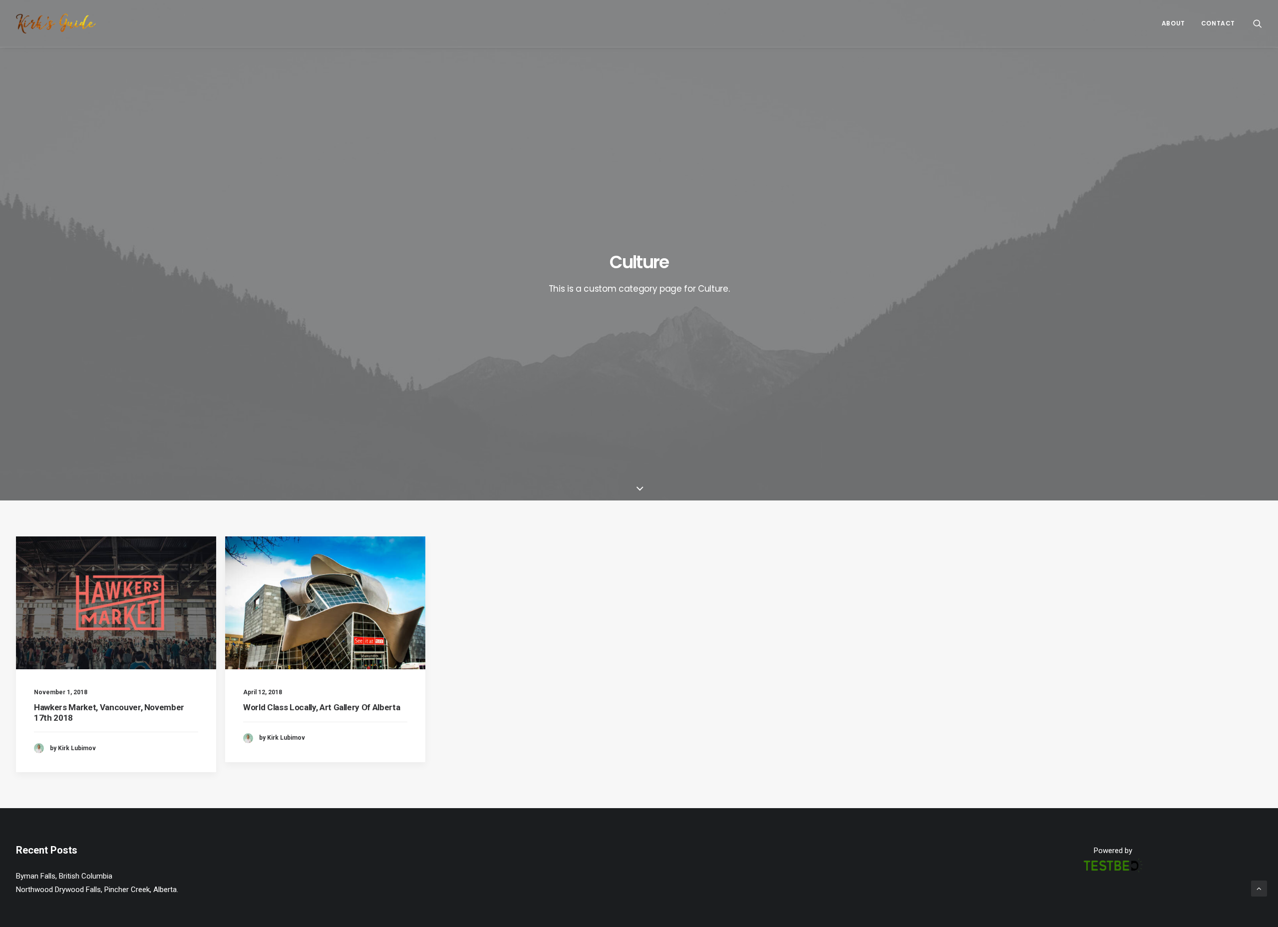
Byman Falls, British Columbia (64, 876)
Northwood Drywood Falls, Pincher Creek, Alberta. (97, 889)
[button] (1257, 23)
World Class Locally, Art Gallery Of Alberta (321, 707)
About (1173, 23)
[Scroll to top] (1259, 888)
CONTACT (1218, 23)
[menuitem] (1173, 23)
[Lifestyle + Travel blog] (56, 23)
